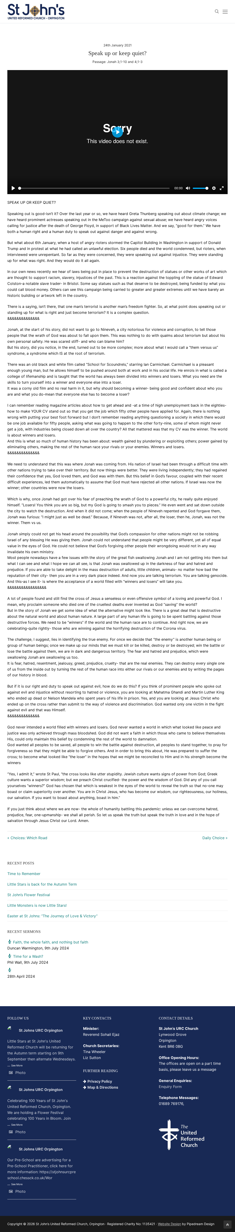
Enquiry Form (170, 1086)
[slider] (94, 188)
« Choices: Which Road (27, 837)
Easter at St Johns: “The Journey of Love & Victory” (52, 916)
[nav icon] (225, 11)
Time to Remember (23, 873)
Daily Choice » (215, 837)
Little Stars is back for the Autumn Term (42, 884)
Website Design (169, 1224)
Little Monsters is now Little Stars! (37, 905)
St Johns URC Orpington (41, 1030)
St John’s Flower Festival (28, 894)
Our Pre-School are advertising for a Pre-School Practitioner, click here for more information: (41, 1169)
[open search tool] (217, 11)
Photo (20, 1072)
